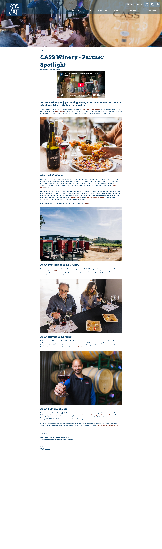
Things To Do (118, 10)
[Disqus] (81, 477)
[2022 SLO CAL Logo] (14, 9)
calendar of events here (82, 347)
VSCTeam (45, 69)
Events (89, 10)
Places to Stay (102, 10)
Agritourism (48, 439)
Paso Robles (57, 439)
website (86, 203)
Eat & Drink (133, 10)
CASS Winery (59, 111)
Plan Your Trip (76, 10)
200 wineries (58, 271)
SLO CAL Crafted (63, 437)
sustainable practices (105, 415)
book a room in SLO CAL (95, 197)
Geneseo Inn (74, 197)
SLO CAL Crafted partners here (108, 426)
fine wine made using (89, 415)
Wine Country (68, 439)
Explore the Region (149, 10)
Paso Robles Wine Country (91, 109)
